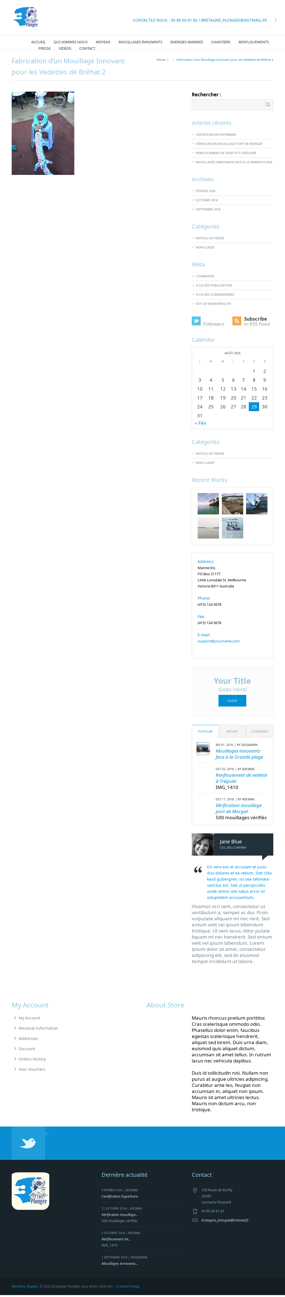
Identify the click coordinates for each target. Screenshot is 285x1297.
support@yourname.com (219, 641)
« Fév (200, 423)
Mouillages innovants (140, 41)
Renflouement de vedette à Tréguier (226, 153)
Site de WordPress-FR (213, 303)
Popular (205, 731)
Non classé (205, 247)
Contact (87, 48)
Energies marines (186, 41)
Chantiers (220, 41)
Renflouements (254, 41)
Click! (232, 700)
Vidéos (65, 48)
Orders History (32, 1059)
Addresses (28, 1038)
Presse (44, 48)
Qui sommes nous (71, 41)
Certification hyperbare (216, 134)
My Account (29, 1017)
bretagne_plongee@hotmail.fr (234, 20)
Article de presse (210, 238)
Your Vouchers (32, 1069)
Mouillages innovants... (120, 1263)
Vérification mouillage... (120, 1214)
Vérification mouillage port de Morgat (229, 144)
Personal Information (38, 1028)
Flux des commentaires (215, 294)
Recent (232, 731)
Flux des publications (214, 285)
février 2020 (205, 191)
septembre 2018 (208, 209)
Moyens (103, 41)
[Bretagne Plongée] (26, 17)
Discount (27, 1048)
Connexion (205, 276)
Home (161, 59)
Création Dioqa (127, 1286)
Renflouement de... (116, 1238)
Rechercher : (206, 95)
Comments (259, 731)
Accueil (38, 41)
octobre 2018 (207, 200)
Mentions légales (25, 1286)
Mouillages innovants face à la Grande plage (234, 162)
